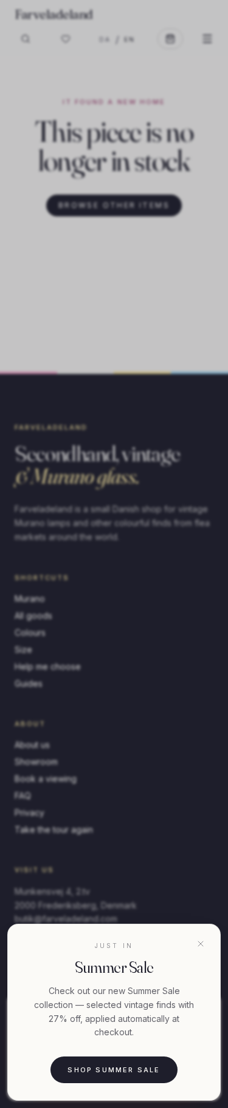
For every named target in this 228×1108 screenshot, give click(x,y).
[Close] (200, 944)
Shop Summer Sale (113, 1070)
